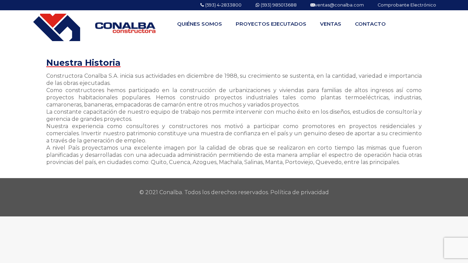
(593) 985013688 (278, 5)
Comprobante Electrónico (407, 5)
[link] (199, 41)
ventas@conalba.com (339, 5)
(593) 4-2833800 (223, 5)
